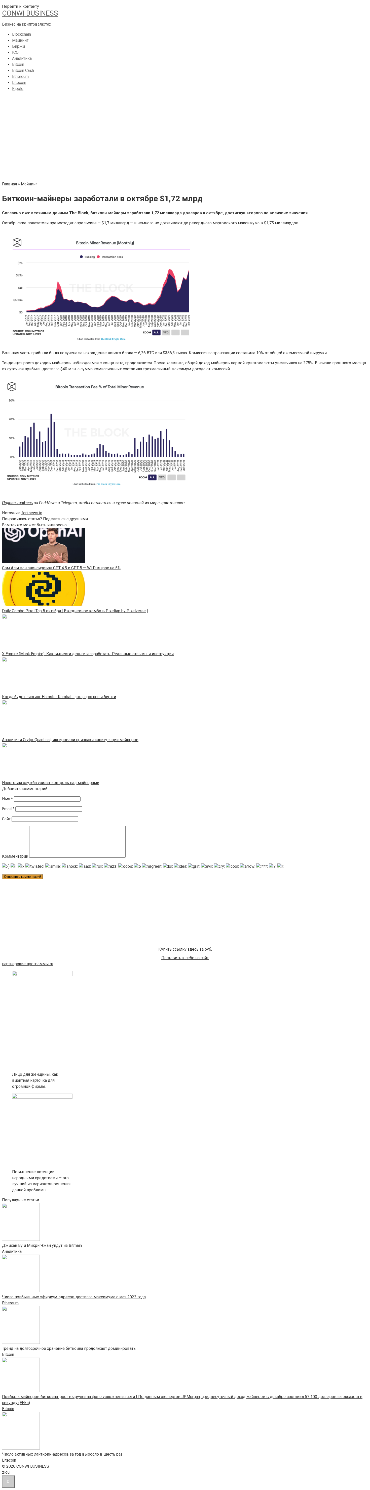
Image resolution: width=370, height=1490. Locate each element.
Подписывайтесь (17, 502)
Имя (7, 798)
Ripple (17, 88)
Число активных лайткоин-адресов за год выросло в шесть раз (62, 1454)
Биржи (18, 46)
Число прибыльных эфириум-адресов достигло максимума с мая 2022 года (74, 1297)
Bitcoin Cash (23, 70)
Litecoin (19, 82)
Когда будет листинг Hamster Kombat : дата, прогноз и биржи (59, 696)
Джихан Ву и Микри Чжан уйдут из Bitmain (42, 1245)
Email (8, 808)
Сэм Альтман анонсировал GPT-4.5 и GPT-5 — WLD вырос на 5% (61, 568)
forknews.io (31, 512)
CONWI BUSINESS (30, 13)
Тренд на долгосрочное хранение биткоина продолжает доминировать (69, 1348)
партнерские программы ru (27, 963)
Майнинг (20, 40)
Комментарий (15, 856)
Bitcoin (18, 64)
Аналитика (22, 58)
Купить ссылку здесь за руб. (185, 949)
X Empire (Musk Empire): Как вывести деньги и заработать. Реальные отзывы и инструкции (88, 653)
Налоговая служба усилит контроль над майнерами (50, 782)
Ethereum (20, 76)
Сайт (6, 818)
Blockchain (21, 34)
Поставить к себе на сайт (185, 957)
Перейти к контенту (20, 6)
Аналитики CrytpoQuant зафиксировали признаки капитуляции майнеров (70, 739)
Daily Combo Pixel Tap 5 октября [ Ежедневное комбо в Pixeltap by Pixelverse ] (75, 610)
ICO (15, 52)
